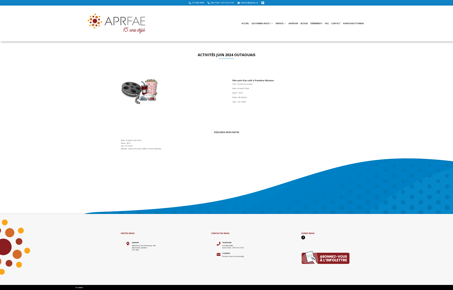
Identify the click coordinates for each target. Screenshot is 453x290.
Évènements (316, 23)
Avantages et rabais (353, 23)
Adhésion (293, 23)
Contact (335, 23)
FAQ (327, 23)
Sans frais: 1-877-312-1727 (222, 2)
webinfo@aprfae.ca (249, 2)
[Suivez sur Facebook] (303, 237)
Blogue (304, 23)
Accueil (245, 23)
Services (280, 23)
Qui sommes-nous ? (261, 23)
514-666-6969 (198, 2)
